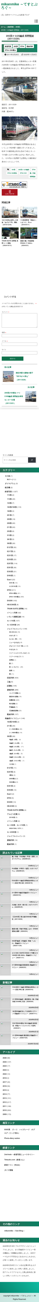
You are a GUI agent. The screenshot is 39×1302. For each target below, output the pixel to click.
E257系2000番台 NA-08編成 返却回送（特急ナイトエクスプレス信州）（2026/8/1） (24, 1025)
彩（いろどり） (14, 667)
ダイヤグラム (10, 483)
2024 (5, 1066)
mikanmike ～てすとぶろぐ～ (19, 5)
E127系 (10, 547)
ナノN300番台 (14, 729)
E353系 (10, 571)
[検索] (32, 460)
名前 (4, 332)
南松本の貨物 (13, 696)
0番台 (11, 775)
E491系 (11, 583)
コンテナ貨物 (13, 693)
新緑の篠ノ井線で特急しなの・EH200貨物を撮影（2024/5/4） (25, 930)
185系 (9, 511)
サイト (4, 349)
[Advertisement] (19, 269)
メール (5, 341)
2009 (5, 1114)
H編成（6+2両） (14, 747)
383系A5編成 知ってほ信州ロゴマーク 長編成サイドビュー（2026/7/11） (25, 1012)
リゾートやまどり (15, 656)
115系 (9, 499)
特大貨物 (12, 704)
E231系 (10, 555)
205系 (13, 170)
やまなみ (12, 649)
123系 (9, 503)
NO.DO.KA (13, 632)
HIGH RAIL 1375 (15, 828)
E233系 (10, 559)
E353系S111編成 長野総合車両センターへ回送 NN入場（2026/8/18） (25, 881)
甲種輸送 (12, 707)
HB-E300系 (11, 604)
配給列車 (10, 714)
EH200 (9, 600)
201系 (9, 515)
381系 (9, 539)
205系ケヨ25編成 (23, 170)
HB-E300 (10, 806)
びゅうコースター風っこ (17, 646)
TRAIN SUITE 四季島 (15, 608)
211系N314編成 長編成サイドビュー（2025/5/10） (24, 893)
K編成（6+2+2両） (15, 757)
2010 (5, 1110)
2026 (5, 1058)
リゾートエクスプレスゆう (18, 653)
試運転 (9, 685)
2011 (5, 1106)
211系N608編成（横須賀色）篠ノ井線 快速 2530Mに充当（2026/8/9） (25, 1000)
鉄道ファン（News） (12, 1165)
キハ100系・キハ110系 (16, 825)
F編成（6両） (14, 739)
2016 (5, 1086)
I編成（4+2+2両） (15, 750)
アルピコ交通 (12, 814)
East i (9, 579)
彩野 (10, 670)
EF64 (33, 170)
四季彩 (11, 660)
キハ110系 (11, 620)
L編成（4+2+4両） (15, 761)
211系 (9, 527)
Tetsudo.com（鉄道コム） (14, 1159)
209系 (9, 523)
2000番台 (12, 779)
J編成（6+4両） (14, 753)
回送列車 (10, 677)
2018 (5, 1078)
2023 (5, 1070)
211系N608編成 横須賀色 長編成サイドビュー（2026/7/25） (25, 1036)
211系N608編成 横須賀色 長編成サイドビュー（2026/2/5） (24, 966)
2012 (5, 1102)
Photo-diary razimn (12, 1138)
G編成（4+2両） (15, 743)
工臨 (9, 681)
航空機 (7, 487)
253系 (9, 531)
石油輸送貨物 (13, 710)
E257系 (10, 563)
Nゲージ (10, 479)
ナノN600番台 (14, 732)
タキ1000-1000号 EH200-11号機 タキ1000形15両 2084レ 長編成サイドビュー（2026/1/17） (25, 955)
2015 (5, 1090)
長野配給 (32, 177)
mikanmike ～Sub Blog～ (14, 1230)
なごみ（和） (13, 639)
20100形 (12, 817)
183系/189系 (12, 507)
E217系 (10, 551)
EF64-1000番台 (12, 173)
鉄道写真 (8, 491)
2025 (5, 1062)
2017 (5, 1082)
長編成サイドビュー (12, 718)
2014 (5, 1094)
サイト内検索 (8, 455)
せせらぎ (12, 635)
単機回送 (12, 700)
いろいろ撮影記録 (14, 616)
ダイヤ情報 (8, 1170)
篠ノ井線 (32, 173)
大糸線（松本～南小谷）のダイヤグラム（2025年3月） (25, 906)
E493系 (10, 575)
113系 (9, 495)
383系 (9, 543)
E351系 (10, 567)
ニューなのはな (14, 642)
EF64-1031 (23, 173)
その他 (7, 476)
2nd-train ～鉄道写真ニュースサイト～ (19, 1154)
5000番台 (12, 782)
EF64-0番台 (13, 593)
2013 (5, 1098)
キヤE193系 (13, 586)
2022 (5, 1074)
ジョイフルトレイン (15, 628)
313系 (9, 535)
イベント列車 (12, 612)
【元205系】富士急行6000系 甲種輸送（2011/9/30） (24, 918)
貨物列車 (10, 689)
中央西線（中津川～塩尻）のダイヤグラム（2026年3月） (25, 869)
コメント (5, 312)
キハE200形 (11, 624)
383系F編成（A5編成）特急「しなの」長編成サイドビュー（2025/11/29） (24, 943)
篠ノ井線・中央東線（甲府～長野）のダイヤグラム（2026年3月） (25, 857)
